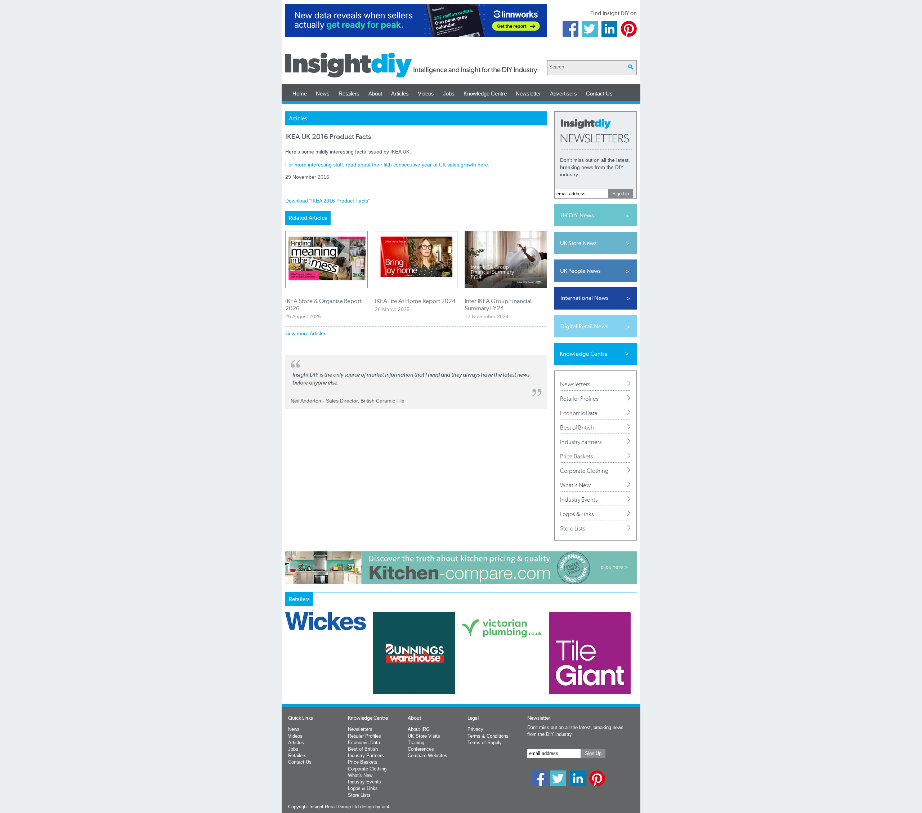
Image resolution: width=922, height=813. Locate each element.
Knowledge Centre (485, 93)
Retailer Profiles (579, 398)
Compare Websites (427, 755)
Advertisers (563, 93)
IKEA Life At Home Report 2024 (415, 301)
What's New (575, 485)
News (323, 93)
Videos (426, 93)
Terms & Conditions (488, 736)
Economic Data (578, 413)
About (375, 93)
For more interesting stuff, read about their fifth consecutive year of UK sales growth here (386, 165)
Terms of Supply (484, 742)
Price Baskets (576, 456)
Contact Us (599, 93)
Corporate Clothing (584, 470)
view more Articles (305, 333)
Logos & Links (577, 513)
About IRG (419, 729)
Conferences (421, 749)
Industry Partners (581, 441)
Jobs (449, 93)
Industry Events (579, 499)
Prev (289, 672)
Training (416, 742)
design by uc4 (374, 806)
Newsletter (528, 93)
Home (299, 93)
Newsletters (575, 384)
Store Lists (572, 528)
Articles (400, 93)
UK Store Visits (424, 736)
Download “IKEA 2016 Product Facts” (327, 201)
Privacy (475, 729)
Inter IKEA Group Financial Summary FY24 (498, 304)
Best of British (577, 427)
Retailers (349, 93)
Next (490, 672)
